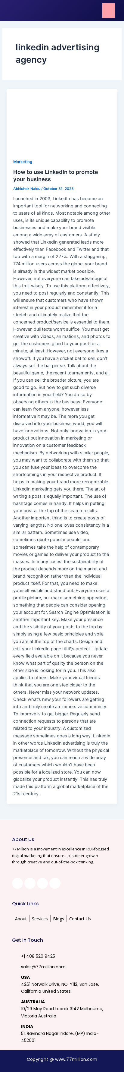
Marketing (22, 161)
